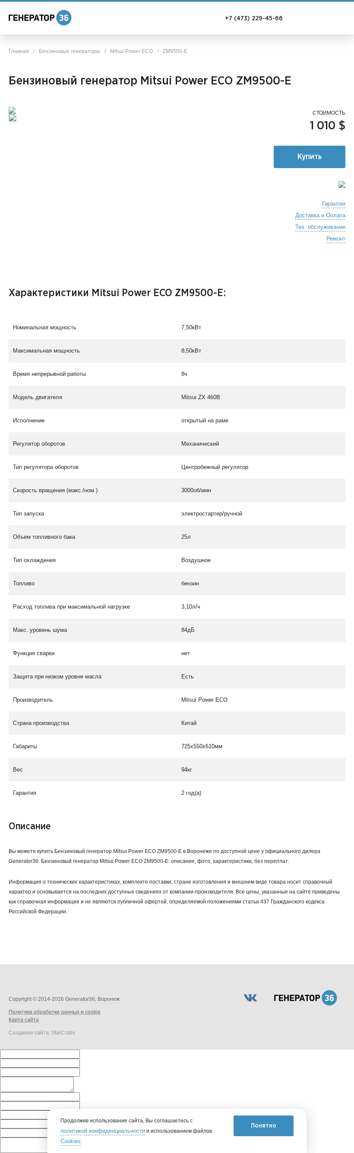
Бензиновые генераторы (69, 51)
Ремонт (335, 239)
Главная (19, 51)
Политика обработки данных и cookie (55, 1012)
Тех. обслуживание (320, 227)
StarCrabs (63, 1033)
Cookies (70, 1141)
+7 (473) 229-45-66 (254, 18)
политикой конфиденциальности (102, 1131)
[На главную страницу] (43, 19)
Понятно (263, 1125)
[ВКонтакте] (250, 997)
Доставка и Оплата (320, 215)
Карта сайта (24, 1020)
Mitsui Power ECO (131, 51)
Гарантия (333, 204)
